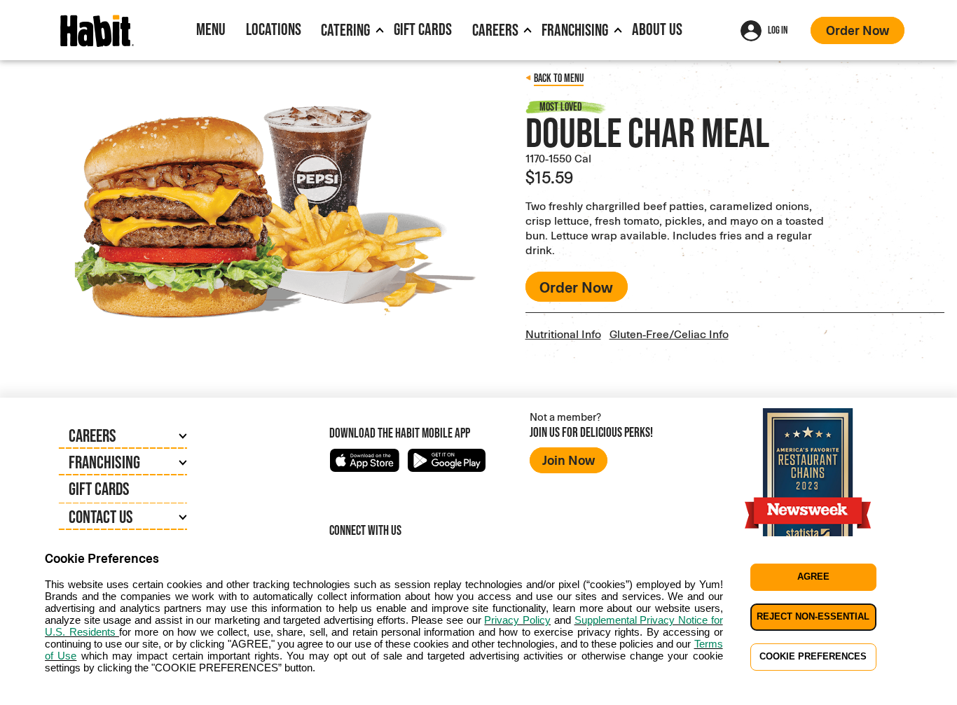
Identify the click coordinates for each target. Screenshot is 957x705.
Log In (777, 30)
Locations (273, 29)
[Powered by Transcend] (22, 699)
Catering (345, 29)
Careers (495, 29)
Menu (211, 29)
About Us (657, 29)
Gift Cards (423, 29)
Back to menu (559, 78)
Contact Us (101, 516)
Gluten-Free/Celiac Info (669, 333)
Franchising (575, 29)
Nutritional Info (563, 333)
